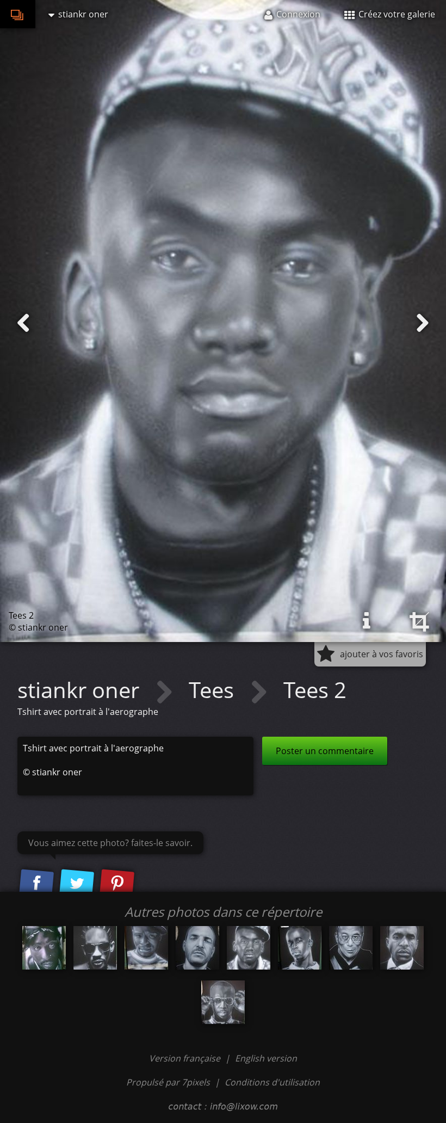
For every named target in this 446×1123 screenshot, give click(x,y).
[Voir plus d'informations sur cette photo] (366, 621)
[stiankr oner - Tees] (197, 948)
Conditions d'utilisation (272, 1082)
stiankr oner (81, 690)
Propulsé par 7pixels (168, 1082)
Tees (214, 690)
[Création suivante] (422, 323)
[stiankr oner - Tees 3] (44, 948)
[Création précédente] (23, 323)
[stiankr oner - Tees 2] (95, 948)
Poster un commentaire (325, 751)
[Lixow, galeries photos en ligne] (17, 14)
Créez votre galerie (395, 14)
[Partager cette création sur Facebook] (36, 884)
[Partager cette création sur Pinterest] (117, 884)
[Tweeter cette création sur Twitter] (76, 884)
